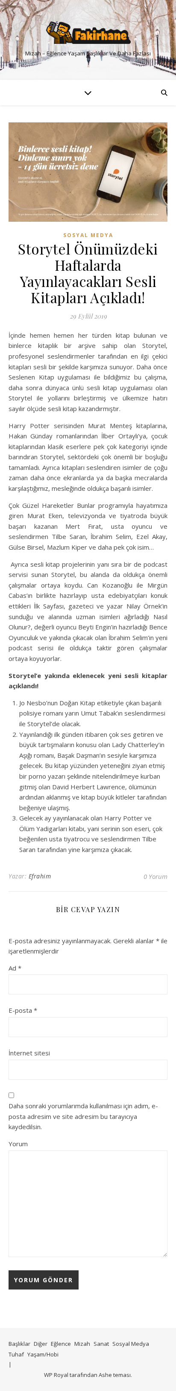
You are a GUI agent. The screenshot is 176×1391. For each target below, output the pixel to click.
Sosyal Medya (88, 235)
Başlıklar (19, 1344)
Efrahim (40, 876)
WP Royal (56, 1375)
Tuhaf (16, 1354)
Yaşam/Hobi (43, 1354)
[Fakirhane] (88, 32)
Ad (15, 968)
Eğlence (61, 1344)
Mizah (82, 1344)
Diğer (40, 1344)
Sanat (101, 1344)
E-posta (23, 1010)
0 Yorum (155, 876)
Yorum (18, 1143)
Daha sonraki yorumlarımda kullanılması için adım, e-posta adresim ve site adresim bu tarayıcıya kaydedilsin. (83, 1116)
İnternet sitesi (29, 1053)
